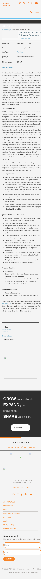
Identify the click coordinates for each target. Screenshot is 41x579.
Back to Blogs (6, 30)
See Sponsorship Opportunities (20, 447)
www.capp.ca (25, 38)
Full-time (20, 52)
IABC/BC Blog (8, 525)
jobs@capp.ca (6, 304)
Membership (8, 506)
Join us (18, 427)
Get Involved (8, 517)
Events (6, 510)
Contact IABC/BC (6, 4)
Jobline (5, 521)
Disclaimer (21, 569)
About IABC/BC (9, 502)
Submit (9, 559)
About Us (31, 569)
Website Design (14, 572)
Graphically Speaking (30, 572)
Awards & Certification (11, 513)
